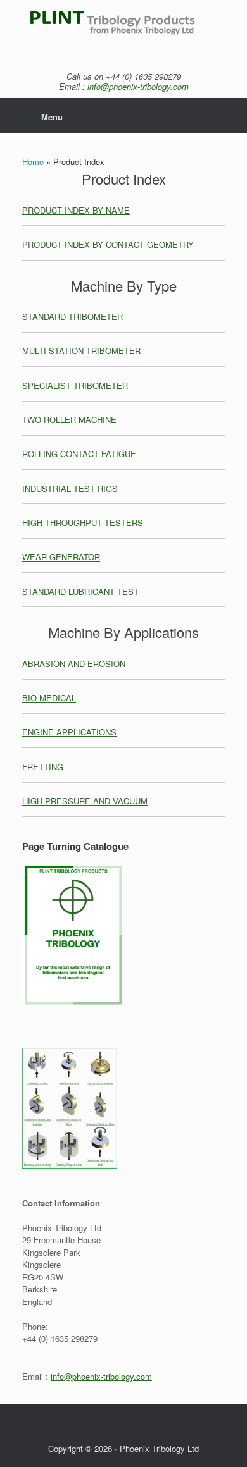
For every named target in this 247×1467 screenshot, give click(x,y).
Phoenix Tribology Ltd (159, 1448)
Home (33, 162)
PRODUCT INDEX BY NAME (76, 210)
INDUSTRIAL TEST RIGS (70, 488)
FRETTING (42, 767)
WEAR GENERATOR (61, 557)
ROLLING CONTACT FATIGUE (79, 454)
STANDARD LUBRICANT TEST (80, 592)
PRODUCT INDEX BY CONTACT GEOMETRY (108, 244)
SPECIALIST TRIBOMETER (75, 385)
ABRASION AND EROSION (73, 664)
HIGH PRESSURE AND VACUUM (85, 801)
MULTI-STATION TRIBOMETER (81, 351)
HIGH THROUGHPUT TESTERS (82, 523)
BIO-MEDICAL (49, 698)
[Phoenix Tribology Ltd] (123, 29)
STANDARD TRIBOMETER (72, 316)
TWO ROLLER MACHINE (69, 420)
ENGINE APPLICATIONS (69, 732)
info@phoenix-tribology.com (138, 86)
